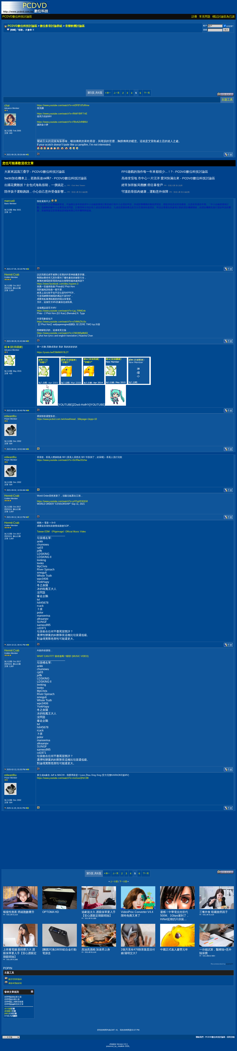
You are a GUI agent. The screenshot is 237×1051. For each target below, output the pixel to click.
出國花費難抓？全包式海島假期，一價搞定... (35, 185)
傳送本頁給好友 (15, 983)
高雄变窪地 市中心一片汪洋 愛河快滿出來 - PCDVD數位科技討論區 (168, 178)
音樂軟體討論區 (75, 25)
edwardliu (10, 416)
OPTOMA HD (50, 911)
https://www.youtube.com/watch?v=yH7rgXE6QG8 (62, 501)
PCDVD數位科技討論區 (17, 16)
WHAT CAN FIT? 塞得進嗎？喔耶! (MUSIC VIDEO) (62, 656)
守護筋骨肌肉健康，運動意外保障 (144, 191)
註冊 (194, 16)
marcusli (9, 200)
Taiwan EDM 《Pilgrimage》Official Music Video (61, 531)
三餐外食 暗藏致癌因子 (213, 911)
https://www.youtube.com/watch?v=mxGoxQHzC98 (62, 778)
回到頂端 (231, 1037)
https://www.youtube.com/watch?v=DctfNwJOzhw (62, 460)
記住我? (229, 26)
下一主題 (123, 881)
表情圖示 (8, 1011)
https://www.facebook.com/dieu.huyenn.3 (57, 283)
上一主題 (114, 881)
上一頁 (116, 93)
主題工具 (227, 99)
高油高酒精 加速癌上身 (96, 949)
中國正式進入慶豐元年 (174, 949)
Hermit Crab (11, 274)
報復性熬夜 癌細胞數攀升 (18, 911)
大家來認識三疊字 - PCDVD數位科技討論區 (34, 171)
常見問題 (204, 16)
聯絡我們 (200, 1037)
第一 (108, 93)
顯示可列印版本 (15, 979)
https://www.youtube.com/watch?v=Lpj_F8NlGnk (61, 310)
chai (7, 105)
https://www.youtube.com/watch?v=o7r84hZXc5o (61, 321)
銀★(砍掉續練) (13, 346)
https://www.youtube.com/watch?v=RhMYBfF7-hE (62, 113)
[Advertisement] (108, 57)
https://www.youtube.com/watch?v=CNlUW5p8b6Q (62, 333)
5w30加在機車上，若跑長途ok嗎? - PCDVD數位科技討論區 (45, 178)
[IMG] (6, 1013)
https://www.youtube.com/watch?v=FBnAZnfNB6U (62, 122)
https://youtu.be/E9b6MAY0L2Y (53, 352)
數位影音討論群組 (51, 25)
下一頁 (147, 93)
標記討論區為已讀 (223, 16)
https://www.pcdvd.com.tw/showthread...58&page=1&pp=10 (67, 419)
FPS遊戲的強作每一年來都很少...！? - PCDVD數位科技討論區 (164, 171)
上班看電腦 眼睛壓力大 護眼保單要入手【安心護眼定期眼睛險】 (19, 953)
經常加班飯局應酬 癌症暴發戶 (142, 185)
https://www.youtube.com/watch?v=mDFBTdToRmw (63, 105)
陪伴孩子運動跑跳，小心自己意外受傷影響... (35, 191)
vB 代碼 (7, 1009)
